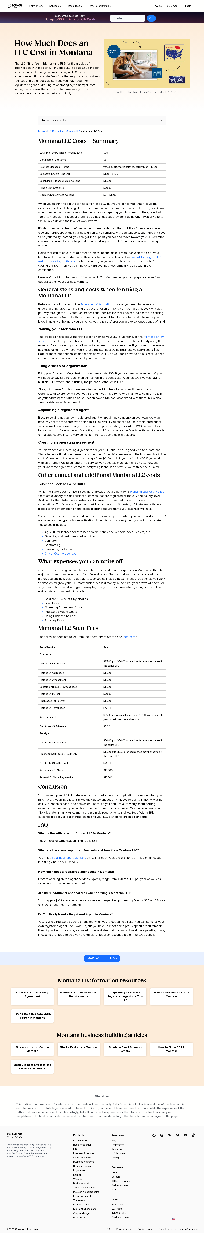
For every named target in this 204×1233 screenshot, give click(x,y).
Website (77, 1179)
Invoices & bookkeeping (86, 1192)
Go (151, 18)
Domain (77, 1174)
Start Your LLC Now (102, 958)
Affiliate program (121, 1181)
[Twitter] (178, 1135)
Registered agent (82, 1144)
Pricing (115, 1157)
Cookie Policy (145, 1229)
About (115, 1172)
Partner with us (120, 1185)
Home (41, 131)
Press (115, 1189)
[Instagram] (162, 1135)
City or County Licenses (60, 554)
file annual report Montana (68, 858)
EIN (75, 1149)
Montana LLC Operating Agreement (32, 994)
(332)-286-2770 (168, 5)
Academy (117, 1149)
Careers (116, 1176)
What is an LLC (120, 1204)
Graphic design (81, 1213)
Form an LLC (36, 5)
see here (129, 637)
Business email (81, 1183)
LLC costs (117, 1208)
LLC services (80, 1140)
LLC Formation (55, 131)
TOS (107, 1229)
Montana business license (147, 492)
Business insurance (83, 1161)
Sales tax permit (82, 1157)
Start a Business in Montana (79, 1047)
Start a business (120, 1217)
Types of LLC (119, 1213)
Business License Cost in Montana (32, 1049)
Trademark (79, 1200)
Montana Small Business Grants (125, 1049)
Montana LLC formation (96, 304)
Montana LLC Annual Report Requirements (79, 994)
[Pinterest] (170, 1135)
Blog (114, 1140)
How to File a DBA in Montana (171, 1049)
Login (188, 5)
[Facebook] (154, 1135)
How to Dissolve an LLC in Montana (171, 994)
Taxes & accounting (84, 1187)
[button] (102, 120)
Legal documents (82, 1196)
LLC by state (119, 1153)
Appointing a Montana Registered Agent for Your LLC (125, 996)
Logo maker (79, 1170)
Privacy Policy (123, 1229)
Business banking (82, 1166)
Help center (118, 1144)
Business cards (81, 1204)
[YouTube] (185, 1135)
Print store (79, 1217)
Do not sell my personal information (178, 1229)
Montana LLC (73, 131)
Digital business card (84, 1209)
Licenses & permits (83, 1153)
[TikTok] (193, 1135)
